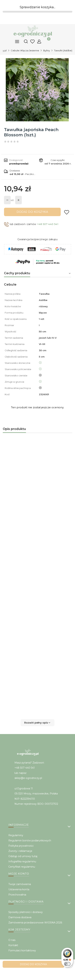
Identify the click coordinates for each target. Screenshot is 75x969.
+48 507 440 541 (47, 224)
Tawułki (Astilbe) (63, 50)
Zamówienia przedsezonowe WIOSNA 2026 (35, 922)
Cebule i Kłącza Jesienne (25, 50)
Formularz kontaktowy (22, 950)
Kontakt (13, 945)
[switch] (67, 964)
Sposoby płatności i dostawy (25, 912)
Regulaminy (15, 835)
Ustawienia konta (18, 889)
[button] (37, 723)
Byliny (46, 50)
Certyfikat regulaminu (21, 866)
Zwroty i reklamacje (20, 851)
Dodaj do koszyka (32, 211)
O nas (11, 940)
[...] (37, 89)
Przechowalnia (17, 894)
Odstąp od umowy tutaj (22, 856)
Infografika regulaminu (22, 861)
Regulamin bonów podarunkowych (29, 840)
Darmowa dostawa (19, 917)
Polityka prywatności (20, 845)
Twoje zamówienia (19, 884)
